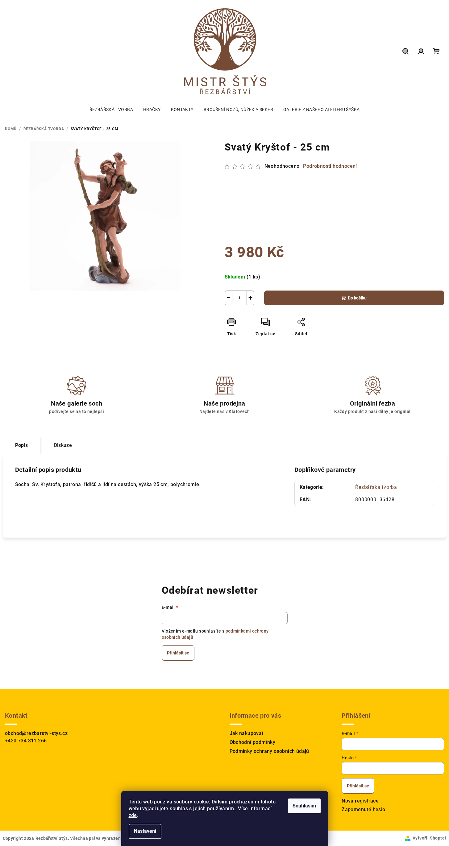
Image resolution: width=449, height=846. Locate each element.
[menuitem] (111, 109)
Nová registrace (360, 801)
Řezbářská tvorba (376, 487)
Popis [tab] (21, 445)
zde (133, 815)
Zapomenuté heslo (363, 809)
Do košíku (357, 297)
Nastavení (145, 831)
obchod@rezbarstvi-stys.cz (36, 733)
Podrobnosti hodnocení (330, 166)
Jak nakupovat (247, 733)
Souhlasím (304, 806)
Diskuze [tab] (63, 445)
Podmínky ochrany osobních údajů (269, 751)
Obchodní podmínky (253, 742)
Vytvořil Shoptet (429, 838)
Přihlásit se (178, 652)
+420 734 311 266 (26, 741)
